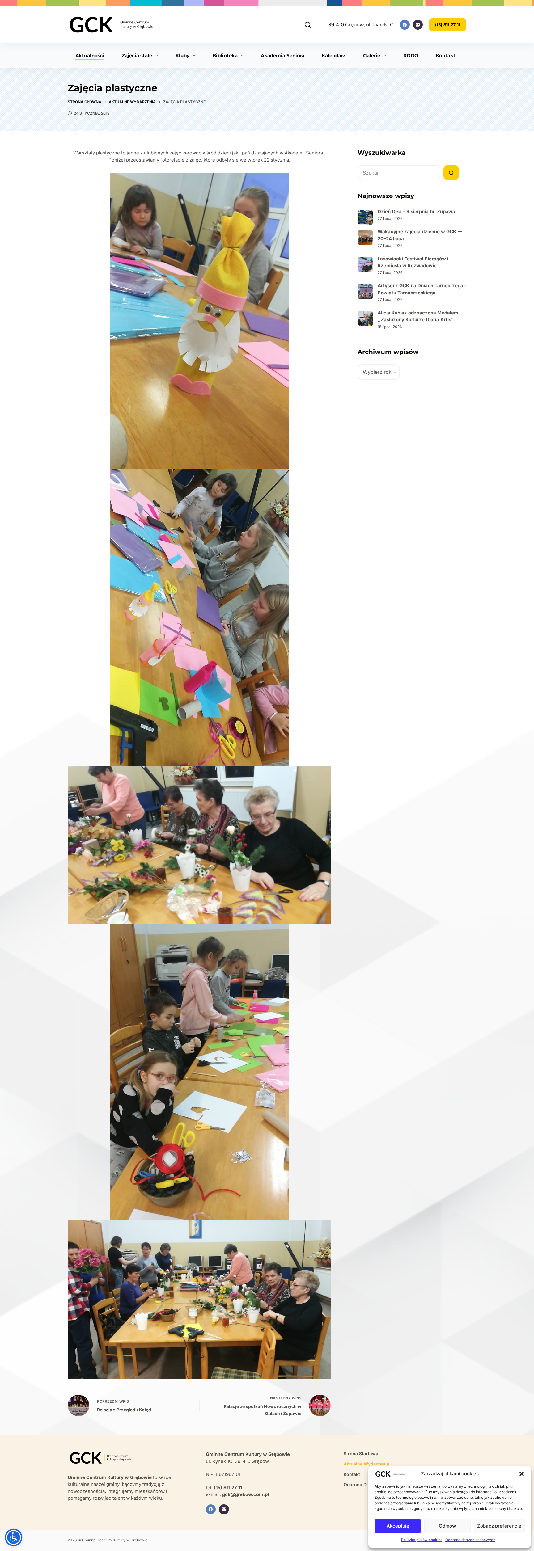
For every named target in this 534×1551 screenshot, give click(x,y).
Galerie (371, 55)
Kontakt (446, 55)
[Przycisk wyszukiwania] (451, 172)
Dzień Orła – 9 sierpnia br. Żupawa (416, 211)
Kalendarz (333, 55)
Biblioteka (225, 55)
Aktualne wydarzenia (366, 1463)
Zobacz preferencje (499, 1526)
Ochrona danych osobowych (470, 1539)
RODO (410, 55)
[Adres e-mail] (418, 25)
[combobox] (399, 172)
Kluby (182, 55)
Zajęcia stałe (137, 55)
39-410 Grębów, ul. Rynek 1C (360, 24)
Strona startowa (361, 1453)
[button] (522, 1474)
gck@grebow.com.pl (245, 1494)
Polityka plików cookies (421, 1539)
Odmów (447, 1526)
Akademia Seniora (282, 55)
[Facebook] (405, 25)
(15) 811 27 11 (447, 24)
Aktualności (89, 55)
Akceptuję (398, 1526)
